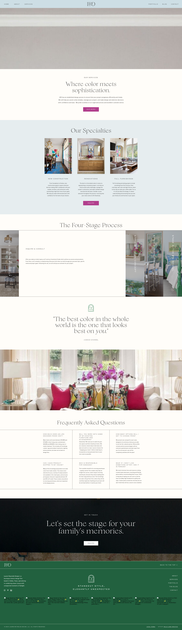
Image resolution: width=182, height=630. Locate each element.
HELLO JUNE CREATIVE (171, 626)
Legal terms (151, 626)
